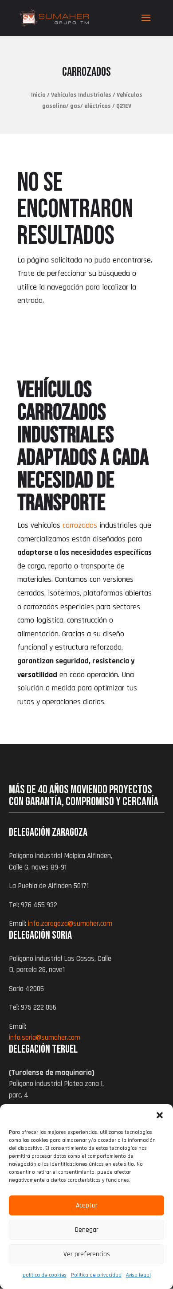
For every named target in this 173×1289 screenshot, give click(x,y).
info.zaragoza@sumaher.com (70, 924)
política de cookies (45, 1275)
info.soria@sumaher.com (44, 1037)
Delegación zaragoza (48, 832)
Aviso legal (138, 1275)
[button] (159, 1115)
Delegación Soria (40, 935)
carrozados (80, 525)
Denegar (86, 1230)
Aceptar (87, 1205)
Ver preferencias (86, 1254)
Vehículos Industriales (81, 95)
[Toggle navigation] (146, 23)
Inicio (38, 95)
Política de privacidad (96, 1275)
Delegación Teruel (43, 1049)
